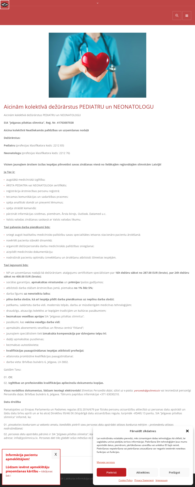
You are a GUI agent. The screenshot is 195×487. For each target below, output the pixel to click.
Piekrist (111, 472)
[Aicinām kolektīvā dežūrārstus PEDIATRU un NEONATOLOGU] (97, 64)
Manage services (106, 462)
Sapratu (55, 454)
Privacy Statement (144, 480)
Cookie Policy (126, 480)
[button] (187, 431)
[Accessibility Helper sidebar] (4, 4)
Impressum (162, 480)
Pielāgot (174, 472)
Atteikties (143, 472)
